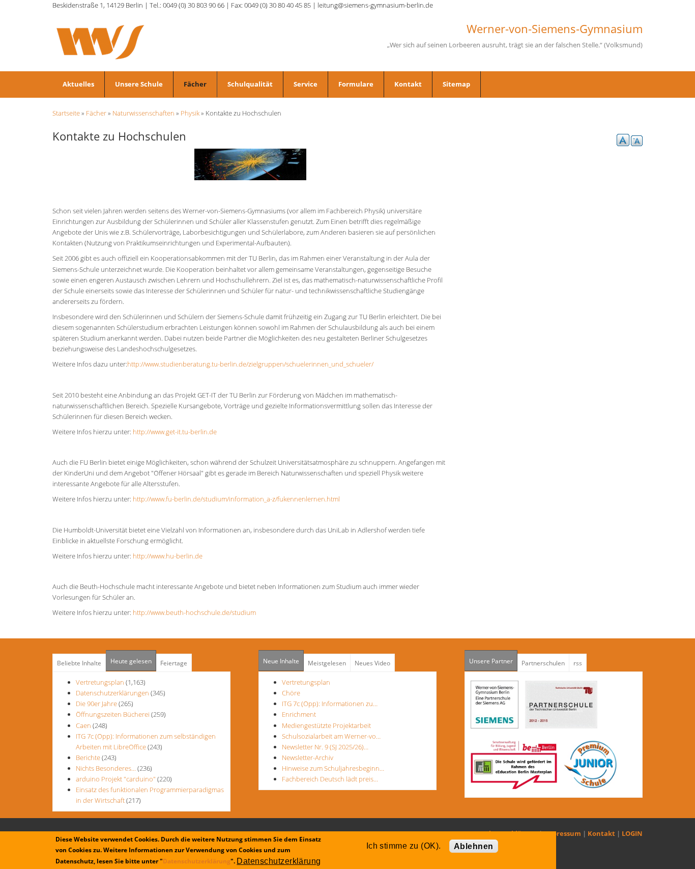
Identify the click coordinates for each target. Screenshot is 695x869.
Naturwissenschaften (143, 113)
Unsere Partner (493, 661)
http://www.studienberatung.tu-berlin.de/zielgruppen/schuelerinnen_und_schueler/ (253, 364)
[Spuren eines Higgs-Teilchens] (250, 163)
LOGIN (632, 833)
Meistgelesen (327, 663)
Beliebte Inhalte (79, 663)
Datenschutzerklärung (196, 860)
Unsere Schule (139, 84)
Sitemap (456, 84)
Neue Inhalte (281, 661)
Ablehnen (474, 846)
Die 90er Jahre (96, 703)
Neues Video (372, 663)
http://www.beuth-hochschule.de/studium (197, 612)
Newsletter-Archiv (307, 757)
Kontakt (408, 84)
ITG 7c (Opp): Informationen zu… (330, 703)
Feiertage (173, 663)
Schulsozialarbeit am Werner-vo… (331, 736)
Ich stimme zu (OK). (403, 846)
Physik (190, 113)
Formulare (355, 84)
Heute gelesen (131, 661)
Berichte (88, 757)
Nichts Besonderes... (106, 768)
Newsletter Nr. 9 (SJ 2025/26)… (325, 746)
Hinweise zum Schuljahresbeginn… (333, 768)
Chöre (291, 692)
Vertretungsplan (100, 682)
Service (305, 84)
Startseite (66, 113)
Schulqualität (250, 84)
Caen (83, 725)
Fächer (195, 84)
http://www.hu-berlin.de (171, 555)
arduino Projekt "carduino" (116, 778)
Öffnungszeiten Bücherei (113, 714)
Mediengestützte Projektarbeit (326, 725)
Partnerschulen (543, 663)
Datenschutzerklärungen (112, 692)
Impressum (562, 833)
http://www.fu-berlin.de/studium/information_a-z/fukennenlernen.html (239, 498)
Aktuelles (78, 84)
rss (577, 663)
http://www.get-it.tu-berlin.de (178, 431)
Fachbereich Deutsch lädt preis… (330, 778)
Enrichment (299, 714)
